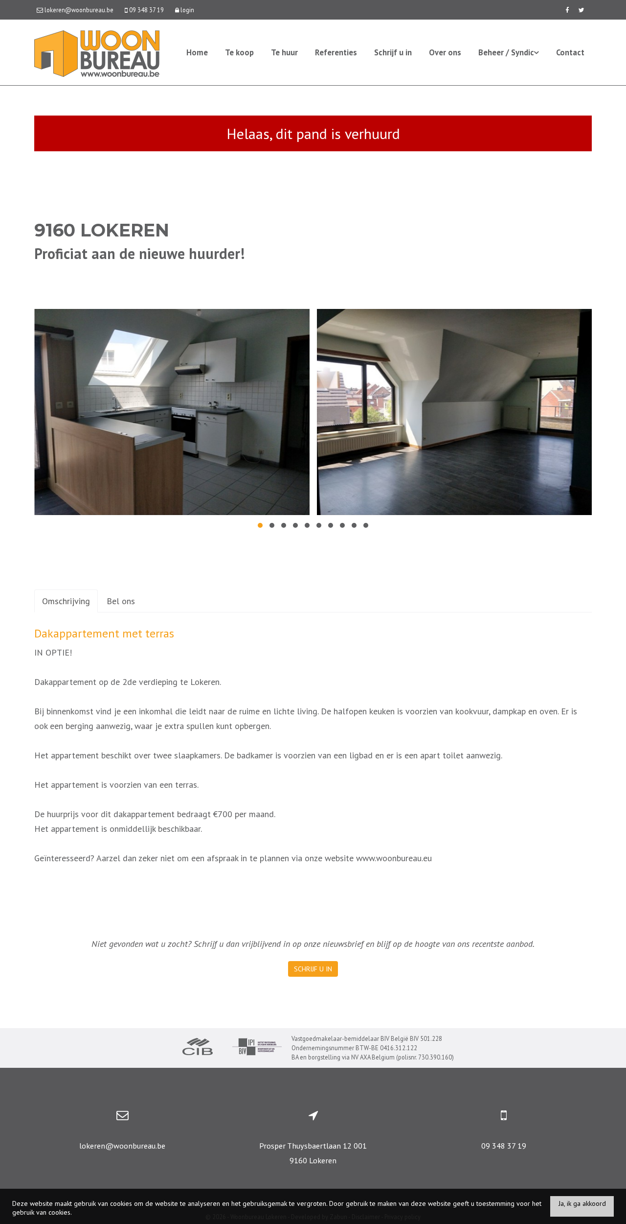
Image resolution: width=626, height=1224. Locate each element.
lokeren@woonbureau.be (122, 1146)
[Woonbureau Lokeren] (96, 52)
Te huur (284, 52)
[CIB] (198, 1047)
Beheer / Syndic (506, 52)
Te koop (239, 52)
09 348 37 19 (503, 1146)
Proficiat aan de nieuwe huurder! (139, 253)
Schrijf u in (393, 52)
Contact (570, 52)
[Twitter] (581, 9)
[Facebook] (567, 9)
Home (197, 52)
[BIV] (257, 1048)
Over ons (445, 52)
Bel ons (121, 601)
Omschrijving (66, 601)
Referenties (336, 52)
